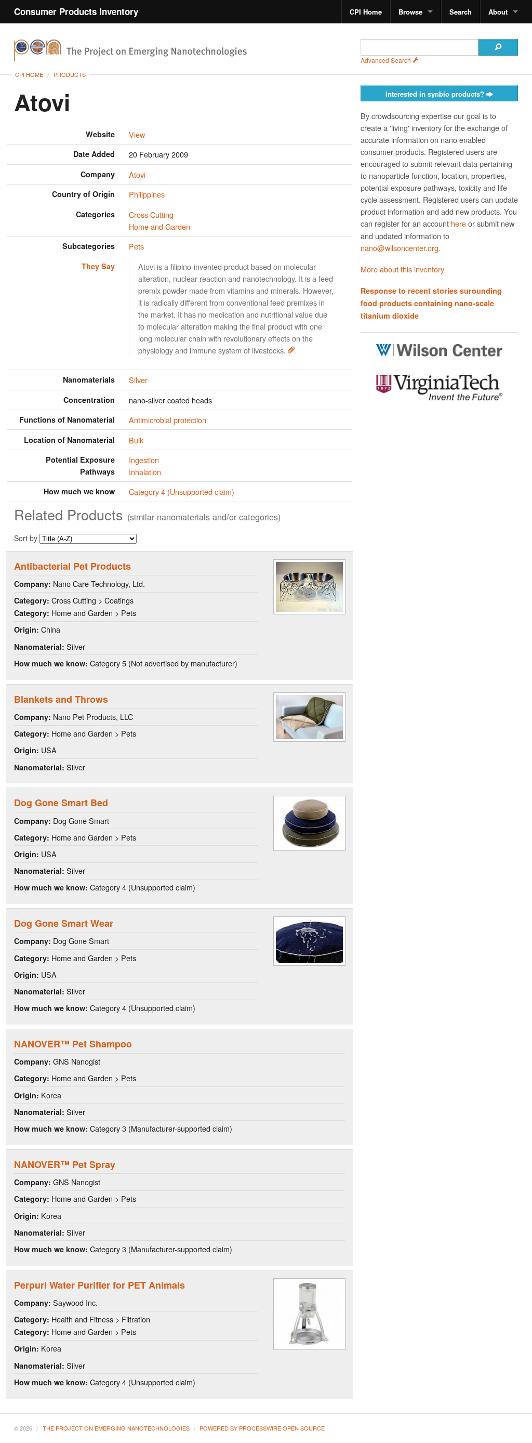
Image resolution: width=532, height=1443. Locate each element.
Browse (410, 12)
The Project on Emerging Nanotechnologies (116, 1428)
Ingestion (144, 459)
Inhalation (145, 471)
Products (70, 74)
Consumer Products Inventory (76, 11)
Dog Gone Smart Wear (63, 923)
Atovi (137, 174)
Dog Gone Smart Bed (61, 802)
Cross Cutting (151, 214)
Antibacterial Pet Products (72, 566)
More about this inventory (402, 269)
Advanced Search (387, 60)
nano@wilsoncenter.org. (401, 247)
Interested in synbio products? (435, 94)
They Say (98, 266)
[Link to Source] (291, 350)
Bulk (136, 440)
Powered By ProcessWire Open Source (262, 1428)
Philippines (147, 194)
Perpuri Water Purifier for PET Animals (99, 1285)
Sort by (26, 538)
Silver (138, 379)
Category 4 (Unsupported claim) (181, 491)
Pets (136, 246)
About (498, 12)
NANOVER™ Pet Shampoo (73, 1044)
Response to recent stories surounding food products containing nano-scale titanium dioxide (431, 303)
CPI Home (366, 12)
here (458, 223)
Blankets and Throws (61, 699)
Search (460, 12)
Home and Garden (159, 226)
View (137, 134)
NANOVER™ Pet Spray (64, 1164)
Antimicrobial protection (167, 419)
